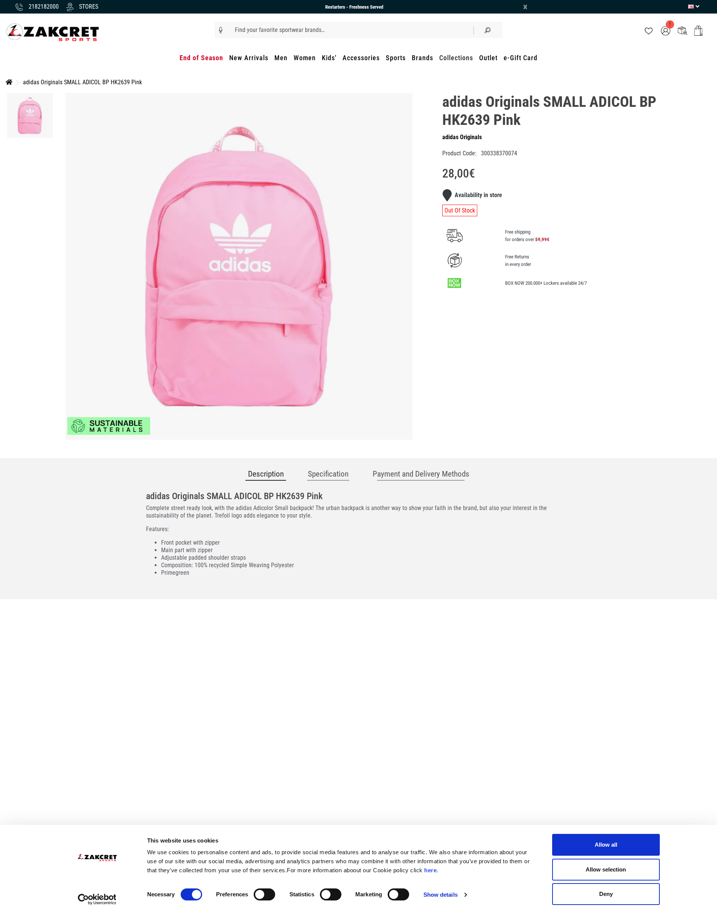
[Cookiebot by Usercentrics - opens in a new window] (97, 899)
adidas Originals (462, 137)
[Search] (487, 30)
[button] (220, 30)
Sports (396, 58)
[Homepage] (9, 82)
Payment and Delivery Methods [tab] (421, 473)
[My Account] (665, 30)
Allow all (606, 844)
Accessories (361, 58)
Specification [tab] (328, 473)
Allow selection (606, 869)
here (430, 870)
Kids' (329, 58)
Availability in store (478, 195)
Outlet (488, 58)
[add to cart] (698, 30)
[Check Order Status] (682, 30)
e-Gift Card (520, 58)
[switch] (264, 894)
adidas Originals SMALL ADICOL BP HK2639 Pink (82, 82)
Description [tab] (266, 473)
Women (305, 58)
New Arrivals (248, 58)
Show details (440, 894)
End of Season (201, 58)
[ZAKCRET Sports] (53, 31)
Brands (422, 58)
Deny (606, 894)
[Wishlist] (648, 30)
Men (281, 58)
